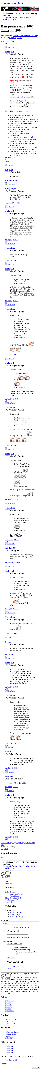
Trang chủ (8, 881)
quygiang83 (10, 188)
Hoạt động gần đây (16, 916)
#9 (6, 447)
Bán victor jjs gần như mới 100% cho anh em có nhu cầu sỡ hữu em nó (24, 120)
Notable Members (16, 912)
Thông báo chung (11, 1032)
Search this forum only (22, 950)
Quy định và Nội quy (12, 1060)
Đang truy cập (15, 914)
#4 (6, 242)
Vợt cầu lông (9, 1046)
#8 (6, 401)
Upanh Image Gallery (17, 97)
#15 (6, 656)
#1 (6, 159)
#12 (6, 564)
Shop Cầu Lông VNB (13, 898)
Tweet (3, 857)
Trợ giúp (8, 1036)
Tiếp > (6, 43)
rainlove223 (10, 548)
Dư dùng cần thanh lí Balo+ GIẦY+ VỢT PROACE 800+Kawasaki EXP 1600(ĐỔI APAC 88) (23, 139)
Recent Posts (14, 896)
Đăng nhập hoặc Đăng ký (13, 3)
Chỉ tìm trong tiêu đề (21, 927)
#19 (6, 789)
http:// (18, 101)
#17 (6, 745)
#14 (6, 635)
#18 (6, 770)
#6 (6, 303)
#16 (6, 689)
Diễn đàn (8, 883)
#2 (6, 182)
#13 (6, 611)
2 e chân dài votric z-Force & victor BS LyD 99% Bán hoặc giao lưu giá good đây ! (23, 153)
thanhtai (9, 751)
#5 (6, 262)
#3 (6, 205)
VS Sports (9, 1021)
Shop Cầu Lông (11, 1019)
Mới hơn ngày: (8, 941)
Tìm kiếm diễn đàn (16, 894)
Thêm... (10, 968)
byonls (8, 642)
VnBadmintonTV (11, 900)
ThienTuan (10, 248)
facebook (9, 776)
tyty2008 (9, 169)
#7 (6, 357)
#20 (6, 839)
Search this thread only (22, 947)
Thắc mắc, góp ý (11, 1034)
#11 (6, 542)
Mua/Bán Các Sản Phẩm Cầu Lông (25, 36)
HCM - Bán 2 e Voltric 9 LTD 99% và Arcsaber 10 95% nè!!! (23, 148)
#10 (6, 501)
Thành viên (9, 902)
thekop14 (12, 38)
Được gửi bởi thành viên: (11, 931)
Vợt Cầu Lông (10, 1023)
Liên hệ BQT (10, 1038)
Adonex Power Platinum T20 (20, 127)
